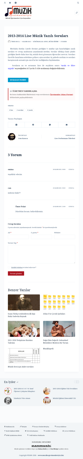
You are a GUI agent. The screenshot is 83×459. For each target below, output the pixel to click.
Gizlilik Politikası (17, 267)
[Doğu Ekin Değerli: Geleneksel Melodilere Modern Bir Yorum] (59, 329)
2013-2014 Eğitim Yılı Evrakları (65, 388)
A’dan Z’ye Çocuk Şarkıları (54, 314)
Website (57, 232)
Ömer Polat (20, 206)
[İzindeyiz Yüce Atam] (8, 400)
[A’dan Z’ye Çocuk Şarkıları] (59, 302)
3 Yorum (64, 41)
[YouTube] (16, 3)
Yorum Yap (13, 243)
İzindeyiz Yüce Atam (22, 398)
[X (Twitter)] (16, 125)
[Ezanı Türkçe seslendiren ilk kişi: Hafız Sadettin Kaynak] (24, 302)
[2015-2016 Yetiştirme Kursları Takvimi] (24, 329)
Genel (46, 41)
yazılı (30, 110)
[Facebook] (33, 125)
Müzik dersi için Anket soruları (21, 367)
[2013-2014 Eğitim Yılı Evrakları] (47, 391)
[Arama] (78, 3)
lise (11, 110)
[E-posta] (66, 125)
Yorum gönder (16, 273)
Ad (9, 232)
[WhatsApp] (50, 125)
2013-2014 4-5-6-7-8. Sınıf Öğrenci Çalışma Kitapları (24, 389)
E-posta (34, 232)
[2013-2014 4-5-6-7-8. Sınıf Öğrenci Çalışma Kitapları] (8, 391)
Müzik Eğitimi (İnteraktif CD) (64, 398)
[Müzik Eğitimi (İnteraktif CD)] (47, 400)
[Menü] (77, 13)
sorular (20, 110)
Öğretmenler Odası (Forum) (61, 94)
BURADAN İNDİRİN (18, 80)
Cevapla (71, 169)
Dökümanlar (38, 41)
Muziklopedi (48, 348)
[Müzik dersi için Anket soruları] (24, 355)
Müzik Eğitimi (53, 41)
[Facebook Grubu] (10, 3)
